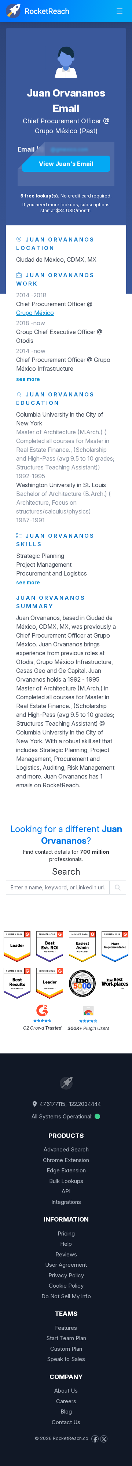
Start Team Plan (66, 1338)
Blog (66, 1411)
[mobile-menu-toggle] (119, 11)
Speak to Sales (66, 1359)
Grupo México (56, 131)
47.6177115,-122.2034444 (69, 1103)
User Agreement (66, 1264)
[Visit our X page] (103, 1439)
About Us (66, 1390)
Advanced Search (66, 1149)
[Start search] (118, 888)
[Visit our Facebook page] (95, 1439)
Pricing (66, 1233)
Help (66, 1243)
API (66, 1191)
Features (66, 1327)
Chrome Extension (66, 1160)
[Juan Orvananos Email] (66, 57)
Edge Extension (66, 1170)
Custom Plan (66, 1348)
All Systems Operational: (63, 1116)
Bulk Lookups (66, 1180)
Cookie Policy (66, 1285)
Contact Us (66, 1422)
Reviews (66, 1254)
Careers (66, 1401)
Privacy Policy (66, 1275)
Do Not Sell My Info (66, 1296)
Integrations (66, 1201)
